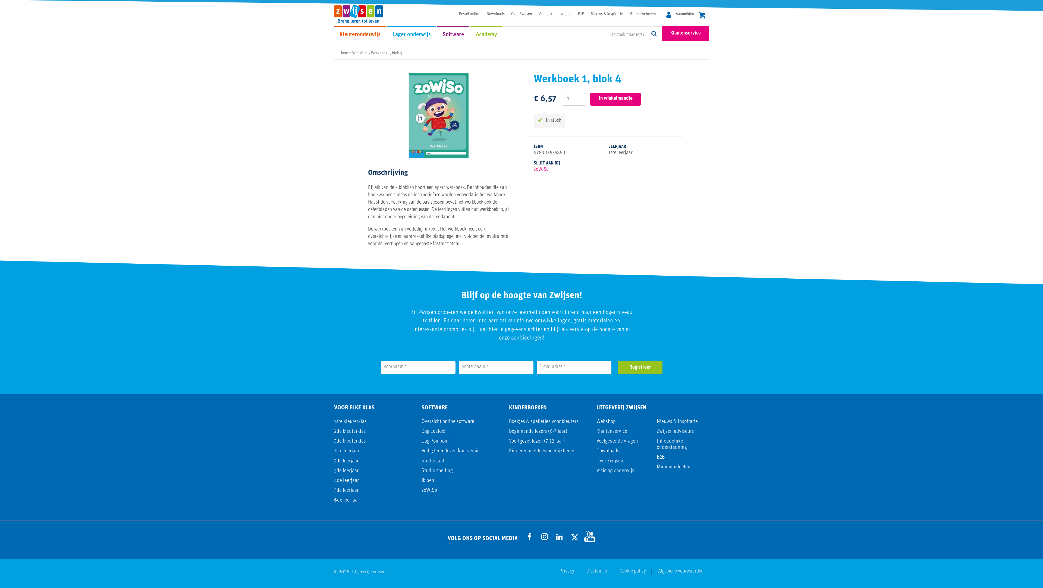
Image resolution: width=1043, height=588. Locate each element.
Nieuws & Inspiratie (677, 421)
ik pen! (429, 480)
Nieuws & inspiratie (607, 14)
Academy (486, 35)
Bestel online (469, 14)
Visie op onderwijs (615, 471)
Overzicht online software (448, 421)
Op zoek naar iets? (654, 34)
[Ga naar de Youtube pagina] (588, 537)
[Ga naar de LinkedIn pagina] (559, 536)
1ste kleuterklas (350, 421)
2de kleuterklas (350, 431)
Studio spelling (437, 471)
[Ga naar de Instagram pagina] (544, 536)
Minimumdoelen (642, 14)
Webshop (606, 421)
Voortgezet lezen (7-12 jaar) (537, 441)
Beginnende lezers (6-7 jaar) (538, 431)
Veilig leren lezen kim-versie (451, 451)
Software (453, 35)
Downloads (496, 14)
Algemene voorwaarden (680, 571)
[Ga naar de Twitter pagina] (574, 537)
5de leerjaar (346, 490)
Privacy (567, 571)
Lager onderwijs (411, 35)
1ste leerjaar (346, 451)
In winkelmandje (615, 98)
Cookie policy (633, 571)
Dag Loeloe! (433, 431)
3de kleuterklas (350, 441)
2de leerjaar (346, 461)
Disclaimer (596, 571)
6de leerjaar (346, 500)
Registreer (640, 367)
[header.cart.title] (702, 15)
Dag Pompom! (436, 441)
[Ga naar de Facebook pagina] (530, 537)
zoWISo (541, 169)
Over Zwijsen (521, 14)
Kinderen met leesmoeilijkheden (542, 451)
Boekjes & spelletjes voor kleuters (544, 421)
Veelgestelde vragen (555, 14)
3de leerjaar (346, 471)
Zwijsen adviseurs (675, 431)
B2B (581, 14)
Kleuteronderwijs (360, 35)
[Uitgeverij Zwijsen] (361, 13)
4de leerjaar (346, 480)
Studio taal (433, 461)
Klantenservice (685, 33)
